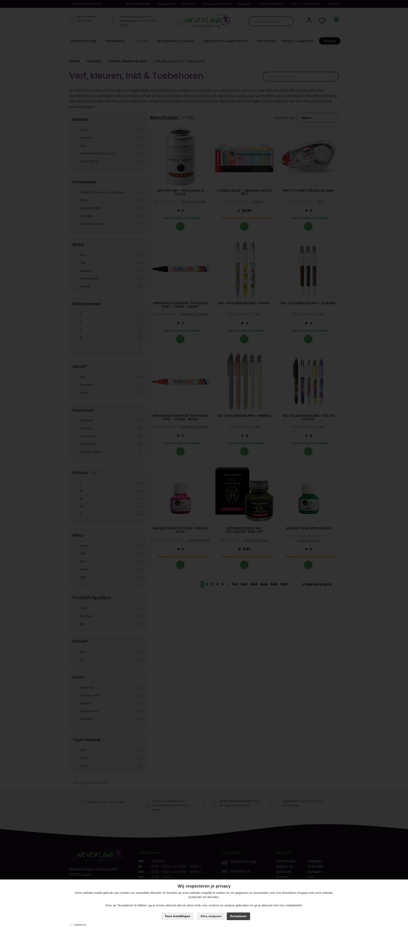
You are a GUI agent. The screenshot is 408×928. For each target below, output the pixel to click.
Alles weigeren (211, 916)
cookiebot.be (80, 925)
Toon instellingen (177, 916)
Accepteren (238, 916)
